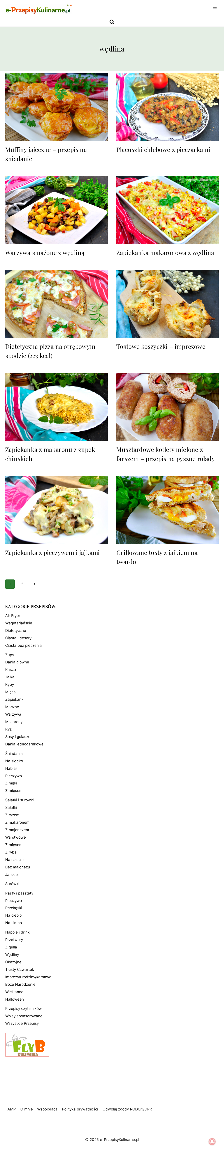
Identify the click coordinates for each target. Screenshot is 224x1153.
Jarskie (11, 874)
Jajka (9, 677)
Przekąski (13, 908)
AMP (11, 1109)
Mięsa (10, 692)
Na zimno (13, 923)
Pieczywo (13, 776)
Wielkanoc (14, 992)
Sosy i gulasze (17, 736)
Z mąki (11, 783)
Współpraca (47, 1109)
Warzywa (13, 714)
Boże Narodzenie (20, 984)
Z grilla (11, 947)
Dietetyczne (15, 630)
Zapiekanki (14, 699)
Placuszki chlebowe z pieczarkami (163, 149)
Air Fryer (12, 615)
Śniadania (14, 753)
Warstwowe (15, 837)
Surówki (12, 884)
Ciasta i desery (18, 638)
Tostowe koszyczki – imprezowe (160, 346)
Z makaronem (17, 822)
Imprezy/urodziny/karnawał (28, 977)
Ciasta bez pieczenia (23, 645)
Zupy (9, 655)
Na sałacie (14, 859)
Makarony (14, 722)
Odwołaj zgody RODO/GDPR (127, 1109)
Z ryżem (12, 815)
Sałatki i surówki (19, 800)
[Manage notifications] (212, 1141)
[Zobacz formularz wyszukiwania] (111, 22)
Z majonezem (17, 830)
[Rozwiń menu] (215, 8)
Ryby (9, 684)
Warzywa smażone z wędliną (44, 252)
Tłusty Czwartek (19, 969)
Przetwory (14, 939)
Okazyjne (13, 962)
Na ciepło (13, 915)
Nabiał (11, 768)
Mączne (12, 707)
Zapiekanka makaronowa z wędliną (165, 252)
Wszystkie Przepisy (22, 1023)
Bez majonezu (17, 867)
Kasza (10, 669)
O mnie (26, 1109)
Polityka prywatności (80, 1109)
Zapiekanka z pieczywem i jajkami (52, 552)
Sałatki (11, 807)
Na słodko (14, 761)
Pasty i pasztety (19, 893)
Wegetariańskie (18, 623)
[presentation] (56, 107)
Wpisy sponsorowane (23, 1016)
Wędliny (12, 954)
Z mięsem (14, 790)
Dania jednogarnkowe (24, 744)
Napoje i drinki (17, 932)
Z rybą (11, 852)
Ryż (8, 729)
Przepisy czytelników (23, 1008)
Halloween (14, 999)
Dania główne (17, 662)
